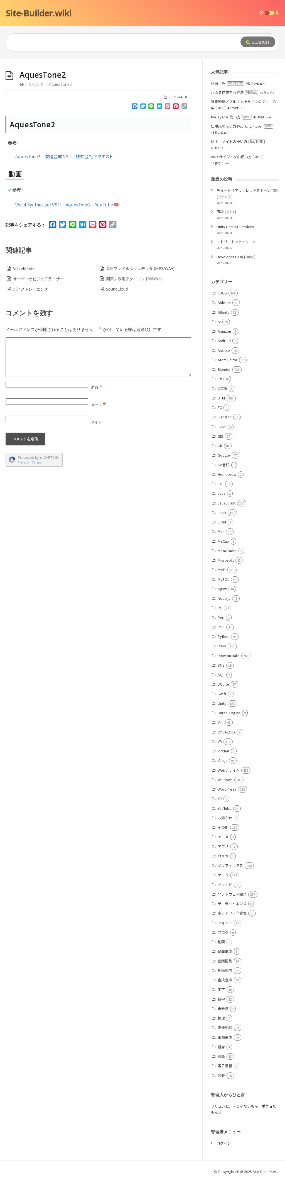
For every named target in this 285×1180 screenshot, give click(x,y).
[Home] (21, 84)
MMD (221, 569)
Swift (222, 693)
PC (220, 607)
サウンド (36, 84)
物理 (221, 1018)
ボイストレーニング (30, 289)
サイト (96, 422)
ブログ (223, 932)
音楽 (221, 1075)
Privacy (23, 462)
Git (220, 445)
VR (220, 741)
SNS (221, 665)
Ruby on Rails (228, 655)
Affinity (223, 312)
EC (220, 407)
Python (223, 636)
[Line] (151, 107)
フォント (225, 922)
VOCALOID (226, 732)
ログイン (224, 1143)
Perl (221, 617)
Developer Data (235, 256)
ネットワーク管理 (232, 913)
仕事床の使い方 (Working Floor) (241, 126)
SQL (221, 674)
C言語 (222, 388)
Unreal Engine (229, 712)
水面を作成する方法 (234, 92)
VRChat (223, 751)
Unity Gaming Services (235, 226)
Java (221, 493)
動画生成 (225, 951)
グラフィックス (230, 865)
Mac (221, 531)
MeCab (223, 541)
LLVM (222, 522)
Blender (224, 369)
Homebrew (227, 474)
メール (98, 404)
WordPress (227, 789)
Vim (220, 722)
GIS (220, 436)
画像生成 (225, 1037)
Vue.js (222, 760)
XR (220, 798)
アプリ (223, 846)
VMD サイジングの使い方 (236, 156)
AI (219, 321)
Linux (222, 512)
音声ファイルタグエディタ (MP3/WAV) (140, 268)
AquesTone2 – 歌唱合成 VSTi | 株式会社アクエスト (64, 156)
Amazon (224, 331)
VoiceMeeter (24, 268)
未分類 (223, 1008)
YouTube (224, 808)
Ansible (224, 350)
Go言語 (223, 464)
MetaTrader (227, 550)
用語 (225, 211)
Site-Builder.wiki (39, 13)
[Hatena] (159, 107)
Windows (225, 779)
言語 (221, 1056)
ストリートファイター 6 (236, 241)
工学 (221, 989)
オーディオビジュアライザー (38, 278)
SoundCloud (117, 289)
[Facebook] (135, 107)
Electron (224, 417)
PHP (221, 627)
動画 (221, 941)
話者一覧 (227, 83)
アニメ (223, 836)
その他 (223, 827)
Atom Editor (227, 359)
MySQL (223, 579)
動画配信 (225, 970)
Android (224, 340)
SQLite (223, 684)
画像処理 (225, 1027)
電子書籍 (225, 1065)
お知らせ (225, 817)
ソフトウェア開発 (232, 894)
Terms (37, 462)
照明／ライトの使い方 (237, 141)
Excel (222, 426)
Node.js (224, 598)
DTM (221, 398)
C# (220, 378)
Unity (222, 703)
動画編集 (225, 961)
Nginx (222, 588)
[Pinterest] (176, 107)
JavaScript (226, 503)
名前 (96, 387)
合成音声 (225, 979)
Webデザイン (228, 770)
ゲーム (223, 874)
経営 (221, 1046)
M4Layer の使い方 (230, 117)
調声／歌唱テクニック (133, 278)
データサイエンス (232, 903)
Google (224, 455)
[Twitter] (143, 107)
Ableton (224, 302)
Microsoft (226, 560)
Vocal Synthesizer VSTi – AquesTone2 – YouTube (64, 204)
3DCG (222, 293)
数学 (221, 999)
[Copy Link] (184, 107)
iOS (220, 483)
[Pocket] (168, 107)
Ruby (222, 645)
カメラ (223, 856)
